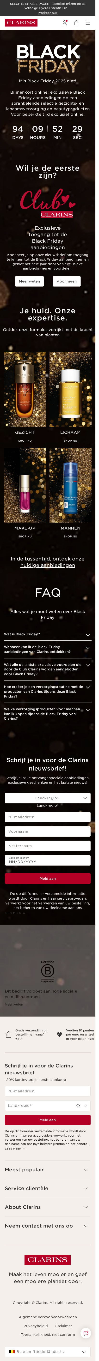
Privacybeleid (36, 1334)
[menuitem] (65, 23)
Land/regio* (47, 805)
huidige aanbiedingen (47, 565)
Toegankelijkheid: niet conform (48, 1343)
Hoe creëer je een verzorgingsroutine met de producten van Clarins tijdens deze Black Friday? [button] (43, 691)
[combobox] (48, 798)
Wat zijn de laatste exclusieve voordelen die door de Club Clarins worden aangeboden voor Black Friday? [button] (42, 669)
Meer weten (29, 281)
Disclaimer (63, 1334)
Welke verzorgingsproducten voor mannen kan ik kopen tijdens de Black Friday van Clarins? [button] (42, 713)
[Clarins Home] (21, 23)
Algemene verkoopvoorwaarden (48, 1325)
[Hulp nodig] (86, 1333)
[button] (85, 1333)
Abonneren (67, 281)
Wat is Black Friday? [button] (22, 634)
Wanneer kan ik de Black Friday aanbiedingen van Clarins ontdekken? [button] (37, 649)
